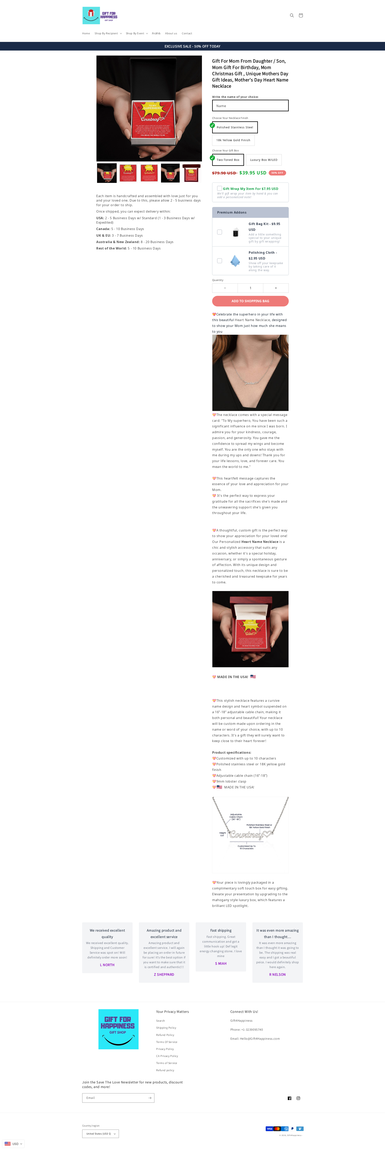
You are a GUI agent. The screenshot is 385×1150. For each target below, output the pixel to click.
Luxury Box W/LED (264, 160)
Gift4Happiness (294, 1135)
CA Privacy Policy (167, 1056)
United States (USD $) (98, 1133)
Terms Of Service (166, 1042)
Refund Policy (165, 1035)
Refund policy (165, 1070)
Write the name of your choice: (235, 97)
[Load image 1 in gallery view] (107, 173)
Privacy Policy (165, 1049)
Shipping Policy (166, 1027)
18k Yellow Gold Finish (233, 140)
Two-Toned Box (228, 160)
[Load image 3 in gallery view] (149, 173)
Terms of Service (166, 1063)
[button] (107, 33)
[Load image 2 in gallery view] (128, 173)
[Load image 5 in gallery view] (191, 173)
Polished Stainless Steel (235, 127)
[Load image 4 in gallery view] (170, 173)
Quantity (217, 280)
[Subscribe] (149, 1098)
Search (160, 1020)
